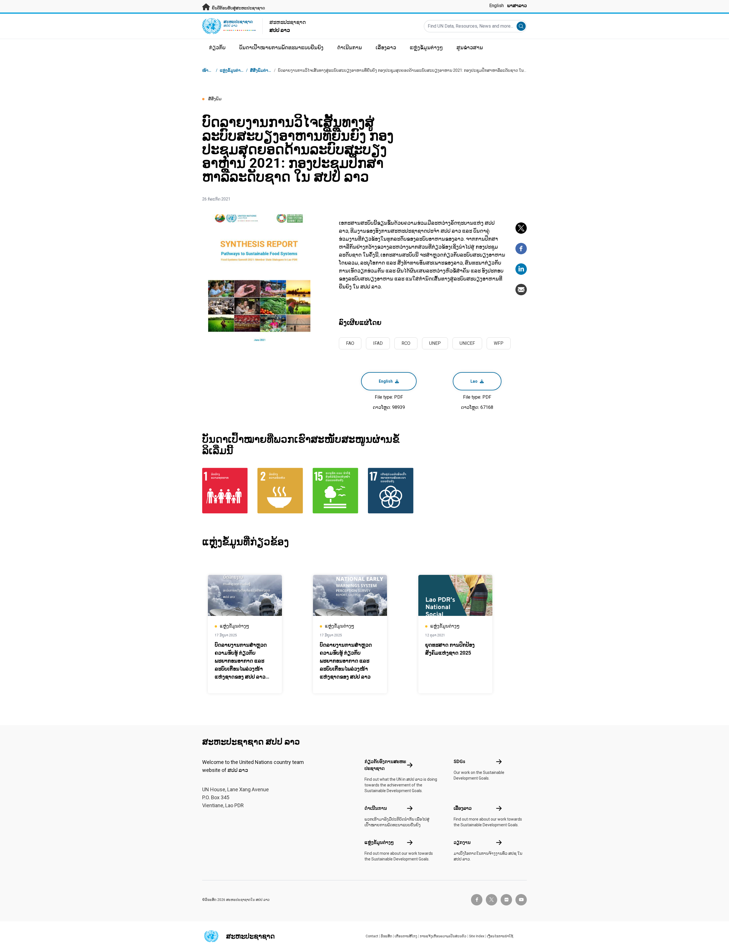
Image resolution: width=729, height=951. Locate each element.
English (496, 5)
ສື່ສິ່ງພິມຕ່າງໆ (261, 70)
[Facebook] (521, 248)
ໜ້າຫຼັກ (208, 70)
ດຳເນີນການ (375, 808)
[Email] (521, 289)
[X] (521, 228)
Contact (372, 936)
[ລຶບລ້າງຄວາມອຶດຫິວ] (281, 490)
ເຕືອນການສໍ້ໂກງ (406, 936)
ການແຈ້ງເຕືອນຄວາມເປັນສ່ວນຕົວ (443, 936)
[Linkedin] (521, 269)
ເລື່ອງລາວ (463, 808)
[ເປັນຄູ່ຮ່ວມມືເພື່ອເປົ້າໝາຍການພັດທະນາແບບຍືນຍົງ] (392, 490)
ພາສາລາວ (517, 5)
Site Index (476, 936)
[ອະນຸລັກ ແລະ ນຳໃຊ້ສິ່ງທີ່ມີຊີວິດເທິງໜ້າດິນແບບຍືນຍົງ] (337, 490)
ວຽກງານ (462, 842)
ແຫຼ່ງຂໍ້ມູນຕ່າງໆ (379, 842)
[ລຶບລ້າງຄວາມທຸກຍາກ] (226, 490)
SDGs (459, 761)
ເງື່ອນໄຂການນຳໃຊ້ (500, 936)
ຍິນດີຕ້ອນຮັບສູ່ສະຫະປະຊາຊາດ (238, 8)
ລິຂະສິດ (386, 936)
